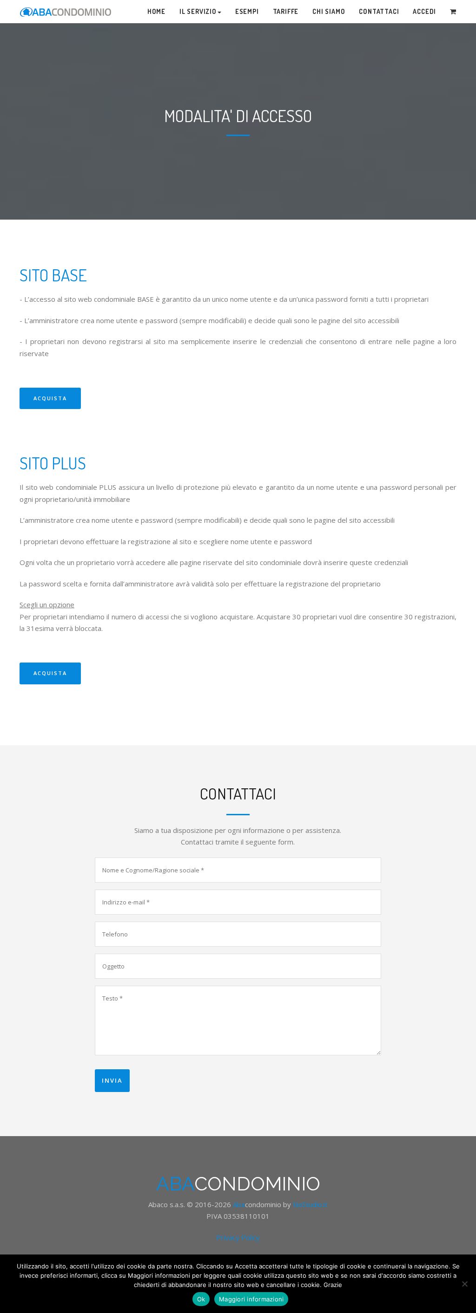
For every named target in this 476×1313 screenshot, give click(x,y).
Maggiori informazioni (251, 1299)
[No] (464, 1283)
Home (156, 11)
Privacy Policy (238, 1237)
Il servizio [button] (198, 11)
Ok (201, 1299)
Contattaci (379, 11)
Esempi (247, 11)
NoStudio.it (310, 1204)
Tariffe (286, 11)
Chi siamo (328, 11)
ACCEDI (424, 11)
